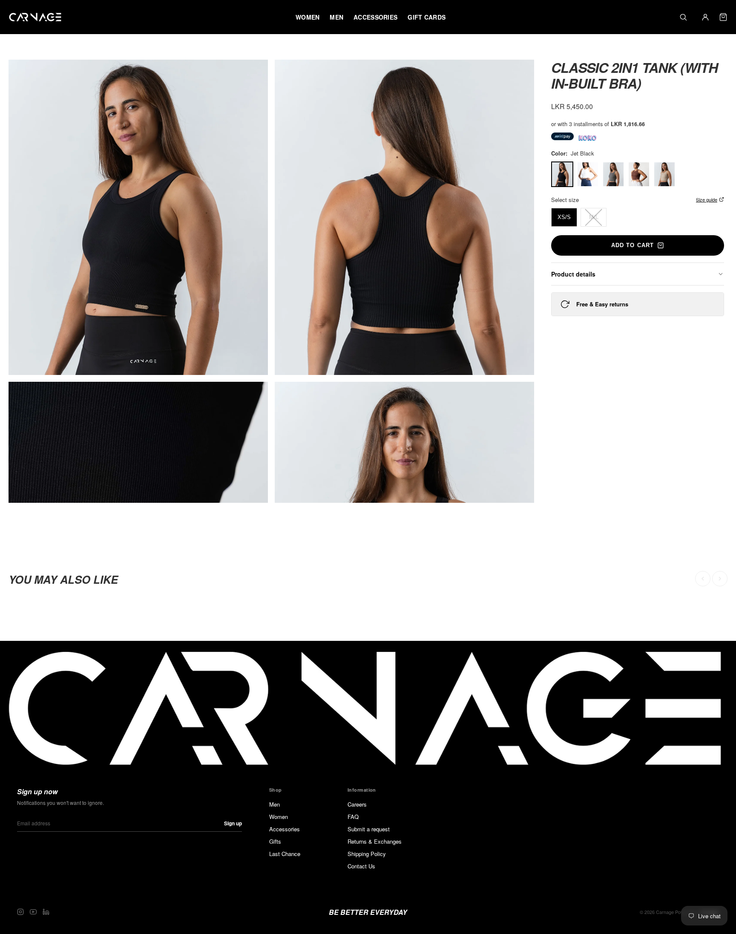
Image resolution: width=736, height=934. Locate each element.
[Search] (683, 17)
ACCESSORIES (375, 17)
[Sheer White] (588, 174)
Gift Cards (427, 17)
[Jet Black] (562, 174)
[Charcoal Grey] (613, 174)
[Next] (719, 578)
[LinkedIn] (46, 911)
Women (278, 817)
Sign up (233, 823)
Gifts (275, 841)
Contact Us (361, 866)
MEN (336, 17)
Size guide (706, 199)
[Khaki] (664, 174)
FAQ (353, 817)
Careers (357, 804)
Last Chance (284, 854)
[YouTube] (33, 911)
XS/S (564, 217)
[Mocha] (639, 174)
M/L (593, 217)
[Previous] (702, 578)
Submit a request (369, 829)
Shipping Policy (367, 854)
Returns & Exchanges (375, 841)
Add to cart (632, 245)
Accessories (284, 829)
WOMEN (307, 17)
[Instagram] (20, 911)
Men (274, 804)
